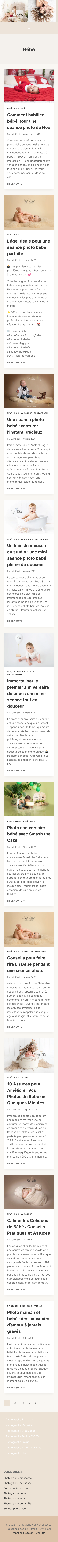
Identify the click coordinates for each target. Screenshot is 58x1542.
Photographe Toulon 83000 (22, 1436)
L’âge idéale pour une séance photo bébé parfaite (28, 247)
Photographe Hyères (18, 1453)
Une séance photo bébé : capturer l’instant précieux (25, 426)
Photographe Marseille (19, 1425)
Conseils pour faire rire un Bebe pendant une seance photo (28, 964)
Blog (16, 108)
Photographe (41, 413)
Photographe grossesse (18, 1478)
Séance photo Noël (15, 1508)
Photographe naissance (18, 1483)
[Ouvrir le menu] (29, 28)
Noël (23, 108)
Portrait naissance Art (17, 1488)
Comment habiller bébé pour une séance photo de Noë (28, 121)
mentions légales (23, 1532)
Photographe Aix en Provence (23, 1447)
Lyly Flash (15, 134)
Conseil (25, 951)
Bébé (9, 108)
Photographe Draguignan (21, 1430)
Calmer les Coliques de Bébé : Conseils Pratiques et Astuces (28, 1227)
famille (38, 1306)
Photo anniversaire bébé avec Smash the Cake (29, 834)
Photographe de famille (17, 1503)
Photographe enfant (15, 1498)
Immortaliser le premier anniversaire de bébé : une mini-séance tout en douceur (28, 693)
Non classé (27, 539)
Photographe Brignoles (19, 1419)
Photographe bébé (15, 1493)
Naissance (26, 413)
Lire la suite (16, 184)
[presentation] (29, 86)
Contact (40, 1532)
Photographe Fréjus (17, 1442)
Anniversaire (21, 672)
